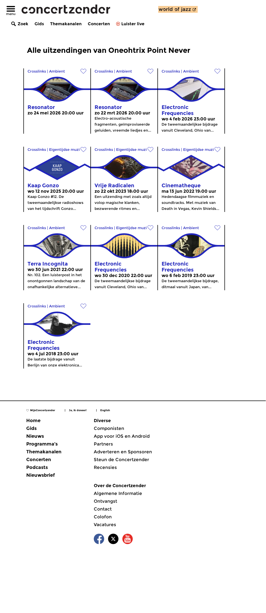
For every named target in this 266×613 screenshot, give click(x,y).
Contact (103, 509)
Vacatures (105, 524)
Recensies (105, 467)
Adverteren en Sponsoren (123, 451)
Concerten (99, 23)
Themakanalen (66, 23)
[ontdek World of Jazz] (178, 9)
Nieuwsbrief (40, 475)
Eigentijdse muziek (66, 149)
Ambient (57, 71)
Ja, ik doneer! (78, 410)
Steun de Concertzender (121, 459)
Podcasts (37, 467)
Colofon (103, 516)
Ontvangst (105, 501)
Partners (103, 444)
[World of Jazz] (178, 9)
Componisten (109, 428)
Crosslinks (37, 71)
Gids (39, 23)
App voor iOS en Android (122, 436)
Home (33, 420)
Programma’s (42, 444)
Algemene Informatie (118, 493)
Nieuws (35, 436)
